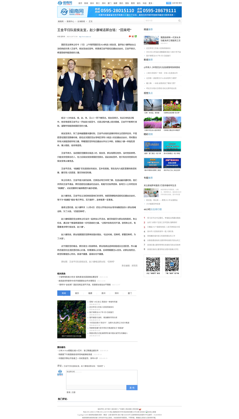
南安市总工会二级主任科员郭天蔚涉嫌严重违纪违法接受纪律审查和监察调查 (172, 170)
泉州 (92, 3)
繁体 (180, 3)
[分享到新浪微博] (133, 36)
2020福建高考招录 (153, 204)
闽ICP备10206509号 (124, 415)
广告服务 (122, 409)
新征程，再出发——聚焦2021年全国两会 (162, 200)
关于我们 (108, 409)
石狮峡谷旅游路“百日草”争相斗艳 (172, 113)
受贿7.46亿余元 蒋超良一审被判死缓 (103, 302)
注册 (173, 3)
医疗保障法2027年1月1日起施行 (101, 312)
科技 (145, 3)
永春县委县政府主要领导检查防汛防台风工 (163, 240)
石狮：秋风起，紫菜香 (151, 113)
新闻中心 (70, 21)
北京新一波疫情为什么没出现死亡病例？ (162, 78)
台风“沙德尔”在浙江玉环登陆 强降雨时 (162, 222)
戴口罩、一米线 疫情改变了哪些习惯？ (161, 83)
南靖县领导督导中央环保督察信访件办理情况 (77, 281)
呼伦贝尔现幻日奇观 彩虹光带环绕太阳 (161, 88)
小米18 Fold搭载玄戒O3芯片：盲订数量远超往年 (79, 351)
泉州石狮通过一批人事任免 (172, 154)
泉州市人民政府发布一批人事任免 (160, 231)
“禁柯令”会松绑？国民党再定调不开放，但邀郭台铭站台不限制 (85, 285)
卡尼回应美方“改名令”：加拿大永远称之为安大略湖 (109, 323)
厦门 (109, 3)
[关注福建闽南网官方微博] (140, 409)
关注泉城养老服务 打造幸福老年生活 (160, 185)
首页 (80, 3)
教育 (133, 3)
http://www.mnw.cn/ (85, 37)
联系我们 (115, 409)
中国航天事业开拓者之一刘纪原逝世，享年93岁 (78, 358)
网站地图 (129, 409)
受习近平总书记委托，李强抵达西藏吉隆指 (163, 218)
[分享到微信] (136, 36)
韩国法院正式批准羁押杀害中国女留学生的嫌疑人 (108, 333)
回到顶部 (136, 409)
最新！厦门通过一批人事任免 (152, 154)
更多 (150, 3)
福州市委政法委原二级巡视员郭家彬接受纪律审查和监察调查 (152, 170)
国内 (121, 3)
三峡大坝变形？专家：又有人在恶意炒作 (162, 73)
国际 (127, 3)
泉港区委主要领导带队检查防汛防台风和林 (163, 245)
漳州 (104, 3)
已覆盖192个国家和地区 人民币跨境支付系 (163, 227)
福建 (115, 3)
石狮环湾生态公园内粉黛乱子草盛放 (152, 130)
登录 (68, 392)
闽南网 (60, 21)
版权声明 (101, 409)
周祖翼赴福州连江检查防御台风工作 (161, 236)
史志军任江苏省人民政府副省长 (101, 307)
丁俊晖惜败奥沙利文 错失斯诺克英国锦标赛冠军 (78, 277)
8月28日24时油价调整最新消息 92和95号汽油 (163, 52)
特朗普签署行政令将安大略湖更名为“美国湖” (106, 328)
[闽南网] (65, 3)
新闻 (86, 3)
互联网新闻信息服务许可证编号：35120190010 (146, 415)
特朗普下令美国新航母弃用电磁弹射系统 (75, 354)
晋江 (98, 3)
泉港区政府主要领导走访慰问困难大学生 (163, 249)
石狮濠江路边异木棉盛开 (172, 130)
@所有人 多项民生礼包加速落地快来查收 (162, 67)
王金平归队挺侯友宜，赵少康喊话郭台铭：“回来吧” (83, 366)
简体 (176, 3)
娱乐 (139, 3)
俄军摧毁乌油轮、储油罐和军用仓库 (103, 317)
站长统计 (142, 412)
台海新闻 (81, 21)
